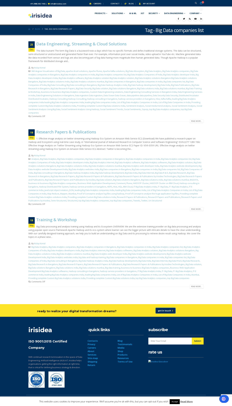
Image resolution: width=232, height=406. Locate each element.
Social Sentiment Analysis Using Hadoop (80, 109)
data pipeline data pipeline (139, 95)
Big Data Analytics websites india (84, 169)
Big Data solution (100, 88)
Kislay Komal (39, 67)
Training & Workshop (56, 219)
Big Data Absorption (135, 71)
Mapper (64, 193)
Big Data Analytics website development (179, 166)
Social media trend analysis (158, 106)
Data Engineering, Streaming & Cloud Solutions (81, 44)
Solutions (117, 13)
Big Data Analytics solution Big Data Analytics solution (109, 78)
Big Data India (164, 85)
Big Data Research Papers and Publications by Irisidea (70, 179)
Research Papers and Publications (164, 197)
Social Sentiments (132, 109)
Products (100, 13)
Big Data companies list (174, 81)
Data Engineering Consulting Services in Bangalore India (150, 92)
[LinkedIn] (201, 18)
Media (121, 347)
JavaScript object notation (56, 190)
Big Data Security (84, 88)
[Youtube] (195, 18)
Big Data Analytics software (71, 78)
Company (194, 13)
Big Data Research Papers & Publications (95, 176)
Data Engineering (173, 13)
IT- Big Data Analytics (178, 186)
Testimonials (125, 344)
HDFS (109, 186)
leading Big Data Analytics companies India (94, 190)
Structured (72, 200)
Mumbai (72, 193)
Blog (131, 3)
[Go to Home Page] (29, 29)
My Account (149, 3)
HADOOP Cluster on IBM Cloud (164, 183)
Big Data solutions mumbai (172, 88)
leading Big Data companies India (100, 102)
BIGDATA (194, 179)
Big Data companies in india (150, 81)
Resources (123, 358)
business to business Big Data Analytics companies (65, 92)
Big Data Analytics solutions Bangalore (177, 250)
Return (91, 365)
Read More (186, 401)
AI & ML (133, 13)
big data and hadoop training (92, 257)
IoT (142, 13)
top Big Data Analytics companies (164, 109)
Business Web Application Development (96, 183)
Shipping (92, 361)
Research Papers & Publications (66, 131)
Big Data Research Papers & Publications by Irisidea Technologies (146, 176)
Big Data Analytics (153, 71)
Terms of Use (125, 361)
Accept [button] (175, 401)
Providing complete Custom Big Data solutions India (101, 106)
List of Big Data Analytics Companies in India (137, 102)
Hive (158, 99)
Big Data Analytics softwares (154, 162)
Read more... (196, 121)
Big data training (112, 267)
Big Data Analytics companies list (111, 74)
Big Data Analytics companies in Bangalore (105, 159)
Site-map (93, 358)
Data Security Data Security (165, 95)
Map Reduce (53, 193)
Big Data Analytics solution (180, 162)
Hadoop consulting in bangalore (102, 99)
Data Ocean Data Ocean (115, 95)
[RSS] (189, 18)
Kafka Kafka (166, 99)
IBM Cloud (128, 186)
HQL (120, 186)
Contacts (93, 340)
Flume (129, 183)
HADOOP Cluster (141, 183)
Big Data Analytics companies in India (78, 74)
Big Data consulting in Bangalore (82, 85)
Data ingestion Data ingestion (89, 95)
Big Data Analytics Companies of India (144, 74)
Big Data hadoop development (142, 85)
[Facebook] (178, 18)
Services (92, 354)
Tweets (136, 200)
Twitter (144, 200)
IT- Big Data (163, 186)
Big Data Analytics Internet (102, 162)
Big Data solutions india (148, 88)
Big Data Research (177, 173)
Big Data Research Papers (63, 88)
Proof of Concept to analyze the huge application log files (152, 193)
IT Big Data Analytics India (145, 186)
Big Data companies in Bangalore (120, 81)
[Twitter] (184, 18)
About (91, 351)
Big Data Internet (146, 173)
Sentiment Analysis (135, 106)
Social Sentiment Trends (111, 109)
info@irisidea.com (58, 4)
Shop (120, 351)
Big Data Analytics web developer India (141, 166)
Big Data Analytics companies (176, 71)
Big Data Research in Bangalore (43, 264)
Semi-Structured (58, 200)
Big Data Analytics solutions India (54, 81)
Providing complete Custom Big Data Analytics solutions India (56, 278)
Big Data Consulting (57, 85)
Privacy (91, 344)
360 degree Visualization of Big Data (48, 71)
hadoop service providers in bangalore (136, 99)
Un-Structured (155, 200)
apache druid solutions (77, 71)
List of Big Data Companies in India (174, 102)
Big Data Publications (181, 85)
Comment (120, 183)
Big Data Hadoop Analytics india (112, 85)
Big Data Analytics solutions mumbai (87, 81)
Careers (97, 3)
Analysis (35, 159)
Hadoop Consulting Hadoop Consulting (67, 99)
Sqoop (145, 109)
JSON (71, 190)
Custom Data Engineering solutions (106, 92)
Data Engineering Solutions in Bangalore (55, 95)
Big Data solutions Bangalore (122, 88)
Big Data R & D (161, 173)
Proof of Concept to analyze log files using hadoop (100, 193)
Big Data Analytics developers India (72, 162)
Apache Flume (95, 71)
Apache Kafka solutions (114, 71)
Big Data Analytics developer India (179, 74)
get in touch (165, 311)
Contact (114, 3)
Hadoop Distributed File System (54, 186)
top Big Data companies (121, 200)
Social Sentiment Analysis (184, 106)
